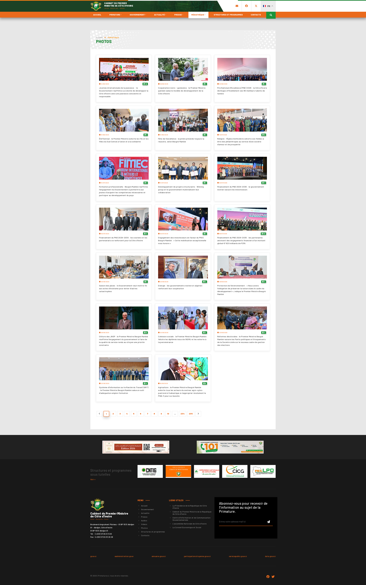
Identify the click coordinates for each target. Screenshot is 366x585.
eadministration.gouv (124, 556)
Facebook (267, 576)
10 (264, 234)
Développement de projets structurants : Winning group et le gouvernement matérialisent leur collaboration (181, 189)
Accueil (97, 15)
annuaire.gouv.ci (159, 556)
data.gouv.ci (270, 556)
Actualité (159, 15)
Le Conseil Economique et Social (187, 527)
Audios (144, 520)
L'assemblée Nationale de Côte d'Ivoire (189, 524)
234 (183, 413)
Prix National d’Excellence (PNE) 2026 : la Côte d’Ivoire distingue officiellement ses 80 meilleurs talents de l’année (242, 91)
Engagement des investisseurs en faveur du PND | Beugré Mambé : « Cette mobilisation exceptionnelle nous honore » (182, 240)
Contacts (256, 15)
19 (146, 84)
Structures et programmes (228, 15)
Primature (115, 15)
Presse (178, 15)
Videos (144, 524)
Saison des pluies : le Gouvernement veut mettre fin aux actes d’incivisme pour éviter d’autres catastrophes (123, 288)
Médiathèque (198, 15)
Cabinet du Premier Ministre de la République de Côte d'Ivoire (192, 513)
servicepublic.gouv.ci (238, 556)
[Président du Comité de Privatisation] (178, 471)
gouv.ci (93, 556)
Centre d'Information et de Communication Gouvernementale (191, 519)
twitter (273, 576)
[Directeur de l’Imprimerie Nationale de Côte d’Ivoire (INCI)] (206, 471)
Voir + (93, 479)
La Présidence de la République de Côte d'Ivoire (190, 507)
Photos (144, 528)
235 (191, 413)
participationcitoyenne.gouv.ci (197, 556)
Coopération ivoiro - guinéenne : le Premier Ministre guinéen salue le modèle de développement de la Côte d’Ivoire (181, 91)
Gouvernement (137, 15)
